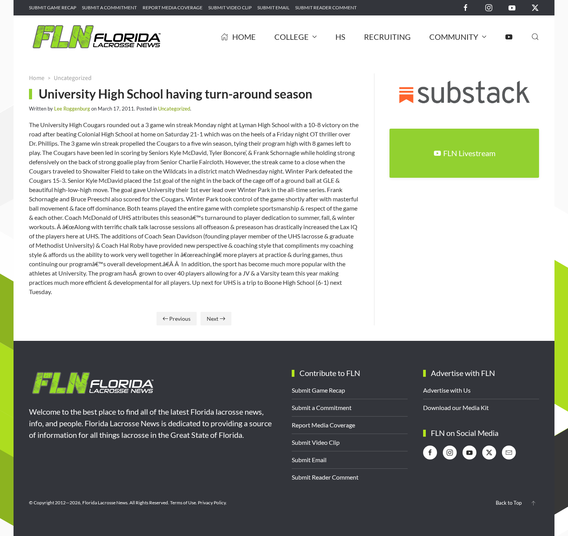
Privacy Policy (212, 502)
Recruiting (387, 36)
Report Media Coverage (172, 7)
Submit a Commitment (109, 7)
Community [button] (453, 36)
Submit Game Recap (52, 7)
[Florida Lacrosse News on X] (535, 7)
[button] (535, 36)
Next (212, 318)
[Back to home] (96, 36)
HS (340, 36)
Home (244, 36)
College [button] (291, 36)
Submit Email (273, 7)
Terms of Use (183, 502)
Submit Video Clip (230, 7)
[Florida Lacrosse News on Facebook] (465, 7)
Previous (179, 318)
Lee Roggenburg (72, 108)
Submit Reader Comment (326, 7)
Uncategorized (174, 108)
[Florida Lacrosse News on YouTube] (512, 7)
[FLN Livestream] (509, 36)
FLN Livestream (469, 153)
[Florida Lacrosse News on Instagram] (489, 7)
